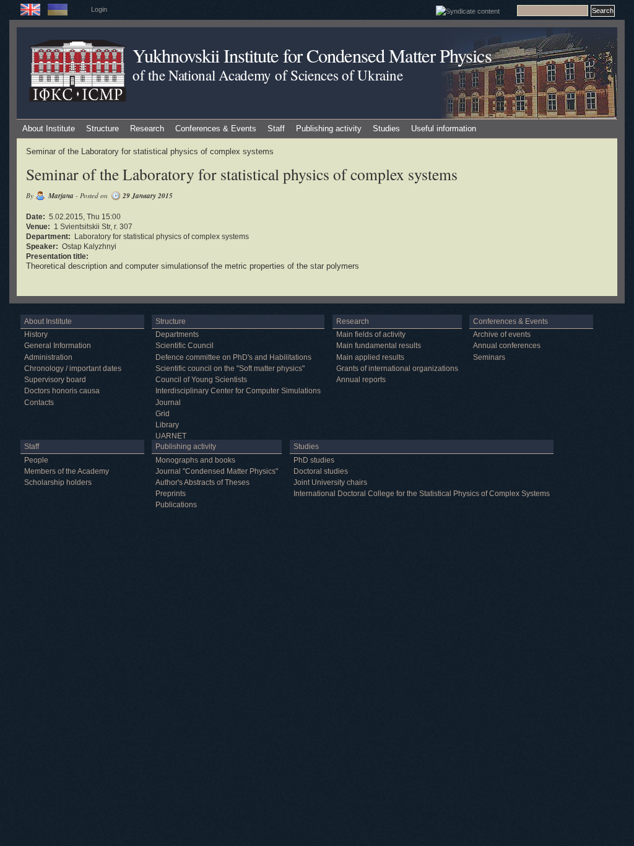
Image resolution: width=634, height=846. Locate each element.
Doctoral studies (320, 471)
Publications (176, 504)
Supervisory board (55, 379)
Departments (177, 334)
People (36, 460)
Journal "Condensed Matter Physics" (216, 471)
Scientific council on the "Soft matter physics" (230, 368)
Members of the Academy (66, 471)
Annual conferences (507, 345)
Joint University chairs (330, 482)
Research (147, 128)
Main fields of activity (371, 334)
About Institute (48, 128)
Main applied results (370, 357)
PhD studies (313, 460)
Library (167, 425)
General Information (57, 345)
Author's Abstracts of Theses (202, 482)
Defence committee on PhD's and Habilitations (233, 357)
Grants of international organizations (397, 368)
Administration (48, 357)
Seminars (489, 357)
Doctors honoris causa (62, 390)
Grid (162, 413)
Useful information (443, 128)
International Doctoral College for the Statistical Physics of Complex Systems (421, 493)
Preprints (170, 493)
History (36, 334)
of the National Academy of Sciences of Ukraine (267, 75)
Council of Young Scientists (201, 379)
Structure (102, 128)
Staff (276, 128)
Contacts (39, 402)
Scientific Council (184, 345)
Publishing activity (329, 128)
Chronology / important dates (72, 368)
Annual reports (361, 379)
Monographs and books (195, 460)
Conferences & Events (215, 128)
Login (99, 9)
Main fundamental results (378, 345)
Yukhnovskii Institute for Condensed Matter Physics (312, 55)
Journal (168, 402)
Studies (386, 128)
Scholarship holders (58, 482)
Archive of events (502, 334)
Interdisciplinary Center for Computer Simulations (238, 390)
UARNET (170, 436)
